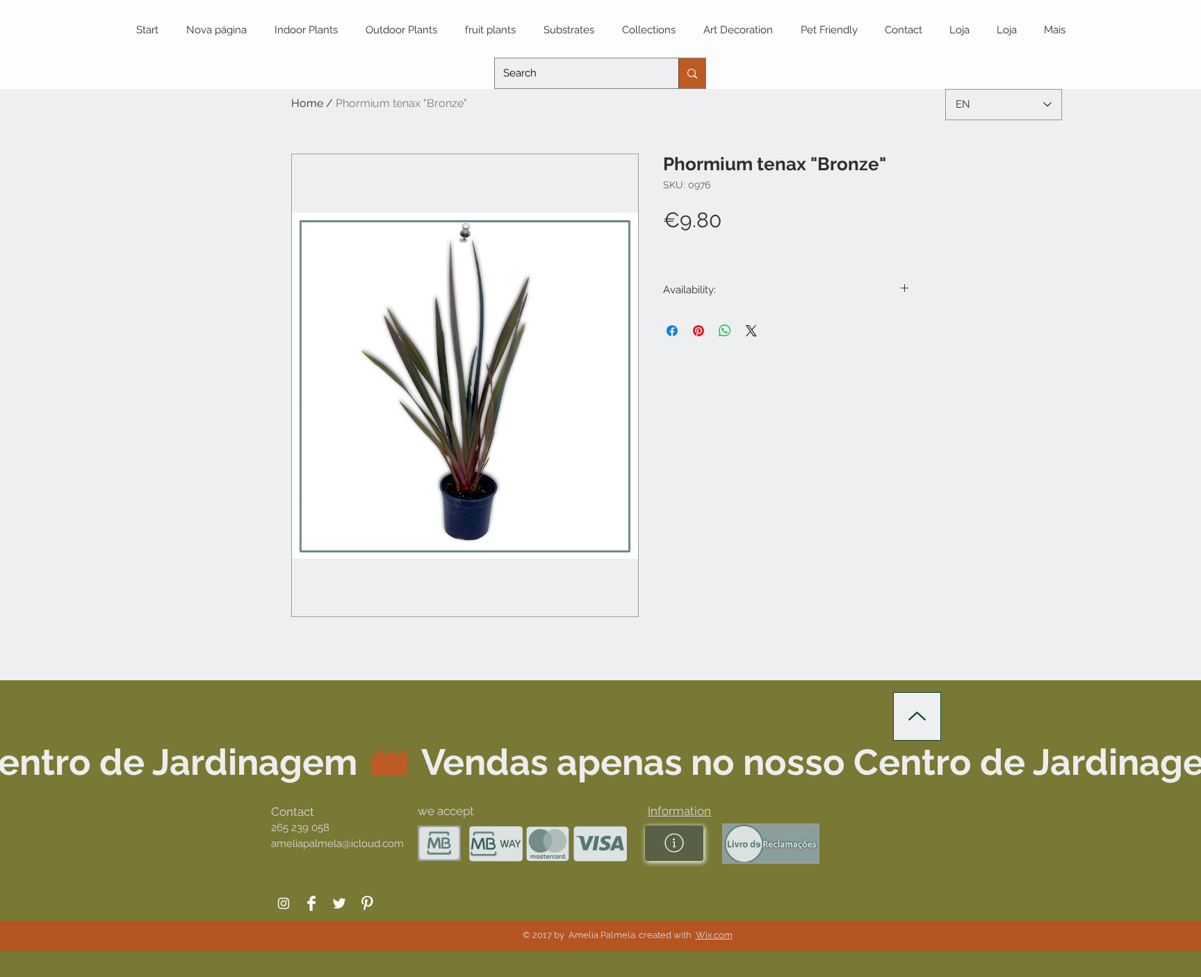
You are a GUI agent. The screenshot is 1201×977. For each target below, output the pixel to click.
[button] (679, 811)
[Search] (691, 73)
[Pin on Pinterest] (698, 330)
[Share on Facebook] (672, 330)
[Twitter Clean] (339, 903)
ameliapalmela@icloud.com (337, 843)
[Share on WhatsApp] (725, 330)
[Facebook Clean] (311, 903)
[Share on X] (751, 330)
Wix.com (714, 935)
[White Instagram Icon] (283, 903)
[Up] (917, 716)
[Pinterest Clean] (367, 903)
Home (307, 103)
